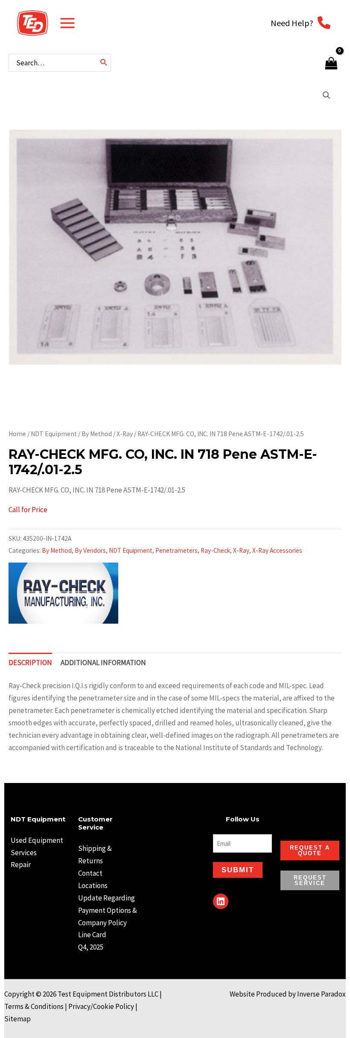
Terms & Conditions (34, 1006)
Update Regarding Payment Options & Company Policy (107, 910)
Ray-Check (215, 550)
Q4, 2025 (90, 947)
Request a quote (310, 850)
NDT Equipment (54, 434)
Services (24, 852)
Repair (21, 864)
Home (17, 434)
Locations (93, 885)
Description (30, 662)
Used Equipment (37, 840)
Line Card (92, 934)
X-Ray (125, 434)
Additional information (103, 662)
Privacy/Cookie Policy (101, 1006)
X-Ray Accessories (277, 550)
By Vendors (90, 550)
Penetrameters (176, 550)
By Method (97, 434)
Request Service (310, 880)
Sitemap (17, 1018)
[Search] (104, 62)
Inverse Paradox (321, 994)
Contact (90, 873)
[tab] (30, 662)
